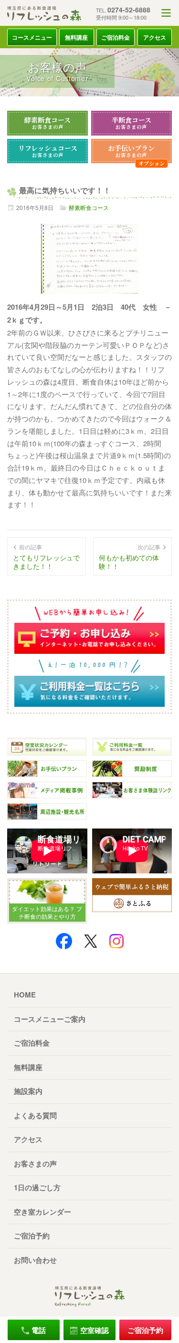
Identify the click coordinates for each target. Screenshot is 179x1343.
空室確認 (94, 1330)
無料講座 (76, 37)
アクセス (154, 37)
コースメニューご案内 (49, 1019)
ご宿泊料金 (115, 37)
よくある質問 (35, 1115)
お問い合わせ (35, 1260)
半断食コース (131, 122)
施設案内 (28, 1091)
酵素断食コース (47, 122)
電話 (39, 1330)
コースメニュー (32, 37)
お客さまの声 (35, 1163)
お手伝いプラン (131, 150)
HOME (25, 994)
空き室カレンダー (42, 1212)
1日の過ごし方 (37, 1187)
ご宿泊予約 (32, 1235)
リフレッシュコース (47, 150)
